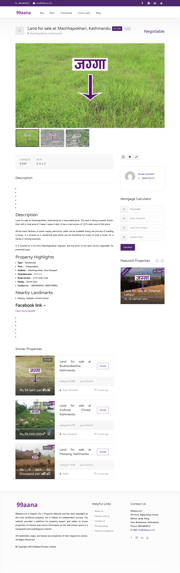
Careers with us (102, 516)
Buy (42, 13)
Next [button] (156, 89)
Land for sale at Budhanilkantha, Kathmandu (75, 366)
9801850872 (24, 3)
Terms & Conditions (104, 531)
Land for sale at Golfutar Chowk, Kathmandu (75, 410)
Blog (98, 13)
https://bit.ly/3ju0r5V (25, 311)
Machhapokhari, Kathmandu (46, 33)
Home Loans (84, 13)
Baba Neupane (69, 434)
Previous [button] (23, 89)
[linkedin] (155, 3)
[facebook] (142, 3)
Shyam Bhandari (70, 390)
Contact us (100, 521)
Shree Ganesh (146, 174)
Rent (52, 13)
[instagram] (149, 3)
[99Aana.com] (23, 12)
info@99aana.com (44, 3)
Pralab (65, 473)
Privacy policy (101, 526)
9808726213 (148, 178)
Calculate (127, 247)
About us (99, 511)
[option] (90, 85)
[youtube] (161, 3)
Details (102, 366)
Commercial (66, 13)
